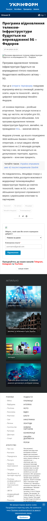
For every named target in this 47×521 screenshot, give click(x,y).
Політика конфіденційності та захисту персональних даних (14, 483)
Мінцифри (28, 206)
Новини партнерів (28, 428)
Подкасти (28, 397)
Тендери (10, 470)
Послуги (9, 9)
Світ (8, 419)
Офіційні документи (29, 438)
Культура (10, 431)
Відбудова (11, 404)
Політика (10, 408)
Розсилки (10, 500)
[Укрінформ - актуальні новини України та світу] (23, 4)
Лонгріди (28, 423)
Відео (26, 412)
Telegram (38, 262)
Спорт (9, 438)
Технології (7, 206)
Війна (9, 401)
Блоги (26, 416)
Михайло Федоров (10, 210)
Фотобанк (17, 9)
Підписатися (12, 253)
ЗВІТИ (9, 491)
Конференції (29, 433)
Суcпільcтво (12, 427)
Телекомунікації (25, 210)
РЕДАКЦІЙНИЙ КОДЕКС (13, 495)
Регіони (10, 423)
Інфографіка (29, 420)
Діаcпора (10, 435)
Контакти (10, 453)
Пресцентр (27, 9)
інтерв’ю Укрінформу (22, 86)
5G (17, 129)
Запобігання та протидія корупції (14, 474)
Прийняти (23, 517)
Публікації (28, 401)
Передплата (12, 456)
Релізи (26, 442)
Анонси (36, 9)
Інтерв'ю (28, 404)
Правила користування (12, 465)
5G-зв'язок (17, 206)
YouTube (19, 264)
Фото (26, 408)
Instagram (7, 264)
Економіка (11, 412)
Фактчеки (10, 416)
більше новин (23, 268)
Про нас (10, 449)
